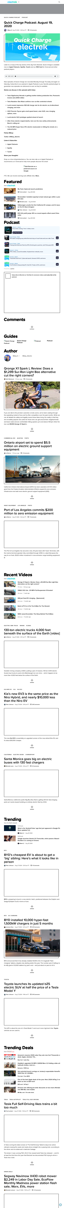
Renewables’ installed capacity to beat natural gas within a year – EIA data (40, 198)
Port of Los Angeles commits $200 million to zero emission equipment (29, 511)
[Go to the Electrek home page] (12, 2)
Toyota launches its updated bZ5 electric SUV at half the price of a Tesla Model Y (31, 987)
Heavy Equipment (10, 505)
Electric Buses (18, 754)
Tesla (6, 1099)
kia (14, 689)
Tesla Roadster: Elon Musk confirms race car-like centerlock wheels (29, 101)
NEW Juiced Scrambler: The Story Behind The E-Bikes (35, 614)
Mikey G (10, 30)
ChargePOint (30, 754)
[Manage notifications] (60, 1204)
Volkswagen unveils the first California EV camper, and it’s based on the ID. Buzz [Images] (39, 206)
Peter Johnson (23, 210)
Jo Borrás (8, 453)
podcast (14, 277)
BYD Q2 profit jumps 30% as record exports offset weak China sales (38, 214)
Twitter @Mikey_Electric (12, 137)
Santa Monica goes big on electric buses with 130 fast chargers (28, 761)
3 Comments (29, 379)
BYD (5, 850)
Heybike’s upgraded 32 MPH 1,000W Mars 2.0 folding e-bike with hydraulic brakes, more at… (39, 1064)
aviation (20, 438)
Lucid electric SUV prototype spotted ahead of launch (25, 117)
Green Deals (8, 1171)
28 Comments (36, 704)
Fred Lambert (23, 192)
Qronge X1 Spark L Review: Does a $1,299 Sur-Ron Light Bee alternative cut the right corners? (30, 371)
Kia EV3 (19, 689)
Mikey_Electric (27, 356)
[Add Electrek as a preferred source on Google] (32, 168)
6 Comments (35, 766)
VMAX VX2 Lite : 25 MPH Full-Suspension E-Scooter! (35, 590)
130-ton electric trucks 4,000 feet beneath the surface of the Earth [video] (32, 632)
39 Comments (36, 994)
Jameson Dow (9, 927)
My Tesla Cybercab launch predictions (30, 189)
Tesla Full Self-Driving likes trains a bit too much (30, 1105)
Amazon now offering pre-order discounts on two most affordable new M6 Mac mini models (39, 1089)
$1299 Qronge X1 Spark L (18, 424)
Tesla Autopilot (15, 1099)
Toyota (6, 979)
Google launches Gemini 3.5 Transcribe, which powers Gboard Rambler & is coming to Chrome (38, 839)
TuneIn (28, 67)
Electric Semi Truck (11, 625)
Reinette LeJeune (10, 1190)
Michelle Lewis (23, 202)
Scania (28, 625)
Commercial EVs (9, 438)
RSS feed (39, 67)
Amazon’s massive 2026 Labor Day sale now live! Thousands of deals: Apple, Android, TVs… (39, 1056)
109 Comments (36, 1111)
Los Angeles (22, 505)
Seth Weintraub (10, 379)
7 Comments (33, 517)
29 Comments (36, 927)
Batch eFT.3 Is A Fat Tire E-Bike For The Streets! (34, 606)
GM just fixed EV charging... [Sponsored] (31, 598)
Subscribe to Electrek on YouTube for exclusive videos (28, 275)
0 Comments (33, 30)
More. (37, 176)
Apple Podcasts (14, 67)
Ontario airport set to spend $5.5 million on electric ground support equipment (28, 446)
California (8, 754)
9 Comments (36, 865)
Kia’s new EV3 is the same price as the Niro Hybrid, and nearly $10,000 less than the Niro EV (31, 697)
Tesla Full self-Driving (31, 1099)
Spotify (22, 67)
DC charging (12, 915)
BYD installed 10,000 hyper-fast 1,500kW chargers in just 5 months (28, 922)
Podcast (25, 17)
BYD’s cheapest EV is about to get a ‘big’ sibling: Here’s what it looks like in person (31, 858)
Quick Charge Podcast (12, 17)
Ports (27, 438)
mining (22, 625)
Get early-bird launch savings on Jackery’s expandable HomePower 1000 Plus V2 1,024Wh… (40, 1072)
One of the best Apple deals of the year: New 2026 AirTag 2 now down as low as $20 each (39, 1080)
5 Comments (33, 637)
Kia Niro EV (8, 689)
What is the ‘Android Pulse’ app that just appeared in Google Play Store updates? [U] (39, 829)
